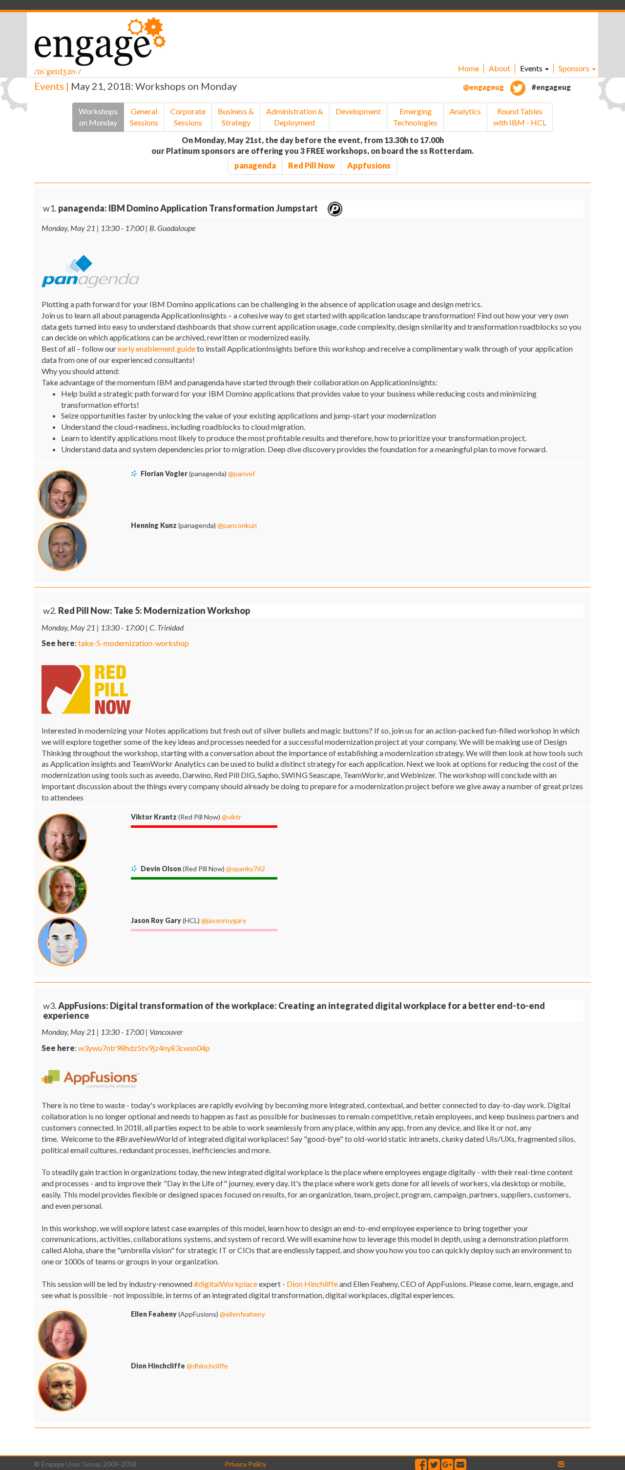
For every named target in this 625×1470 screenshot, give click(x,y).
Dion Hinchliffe (312, 1283)
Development (358, 111)
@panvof (241, 473)
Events (532, 68)
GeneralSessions (144, 116)
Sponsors (575, 68)
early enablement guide (156, 348)
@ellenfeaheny (242, 1314)
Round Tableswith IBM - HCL (519, 116)
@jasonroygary (223, 920)
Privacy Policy (245, 1464)
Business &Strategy (236, 116)
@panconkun (237, 525)
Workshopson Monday (98, 116)
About (499, 68)
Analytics (465, 111)
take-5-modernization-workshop (133, 643)
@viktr (231, 817)
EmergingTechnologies (415, 116)
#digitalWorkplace (225, 1283)
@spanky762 (245, 868)
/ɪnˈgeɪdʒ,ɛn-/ (57, 71)
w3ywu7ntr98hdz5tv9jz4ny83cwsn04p (144, 1047)
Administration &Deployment (294, 116)
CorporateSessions (188, 116)
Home (468, 68)
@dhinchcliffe (207, 1366)
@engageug (484, 87)
